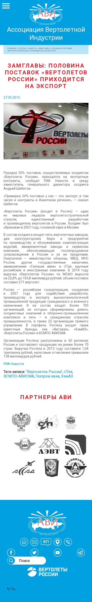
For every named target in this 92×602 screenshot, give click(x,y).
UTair (68, 371)
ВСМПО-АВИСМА (19, 376)
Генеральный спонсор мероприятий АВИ (46, 582)
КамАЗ (67, 376)
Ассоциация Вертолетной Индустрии (46, 33)
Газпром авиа (47, 376)
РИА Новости (14, 364)
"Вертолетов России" (44, 371)
